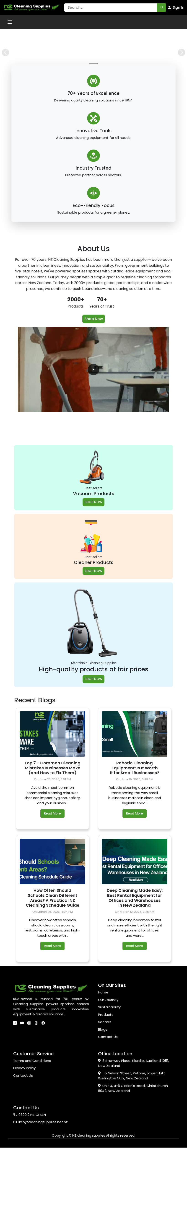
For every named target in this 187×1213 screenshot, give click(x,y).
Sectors (104, 1092)
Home (103, 1063)
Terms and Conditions (32, 1131)
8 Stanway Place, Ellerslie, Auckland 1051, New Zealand (133, 1134)
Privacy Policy (24, 1138)
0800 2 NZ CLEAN (32, 1185)
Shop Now (93, 389)
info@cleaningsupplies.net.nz (43, 1192)
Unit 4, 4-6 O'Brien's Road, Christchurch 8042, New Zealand (133, 1159)
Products (105, 1085)
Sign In (178, 7)
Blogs (102, 1100)
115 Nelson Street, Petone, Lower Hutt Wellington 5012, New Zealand (131, 1147)
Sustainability (109, 1078)
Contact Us (108, 1107)
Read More (52, 884)
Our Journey (108, 1070)
